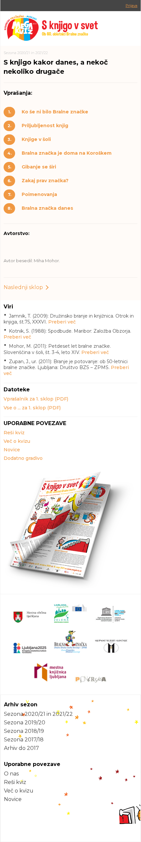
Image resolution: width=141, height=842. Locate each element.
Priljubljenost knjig (45, 125)
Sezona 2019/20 (24, 722)
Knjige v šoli (36, 139)
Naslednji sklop (23, 287)
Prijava (131, 5)
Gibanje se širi (39, 167)
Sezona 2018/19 (24, 731)
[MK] (70, 28)
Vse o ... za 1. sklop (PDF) (32, 408)
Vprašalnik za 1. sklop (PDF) (36, 399)
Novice (12, 450)
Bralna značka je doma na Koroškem (66, 153)
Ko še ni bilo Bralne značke (55, 112)
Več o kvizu (17, 441)
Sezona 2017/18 (24, 739)
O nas (11, 774)
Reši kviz (14, 433)
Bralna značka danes (47, 208)
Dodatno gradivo (23, 458)
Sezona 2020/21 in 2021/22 (26, 52)
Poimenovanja (39, 194)
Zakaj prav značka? (45, 181)
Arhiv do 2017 (21, 748)
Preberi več (62, 322)
